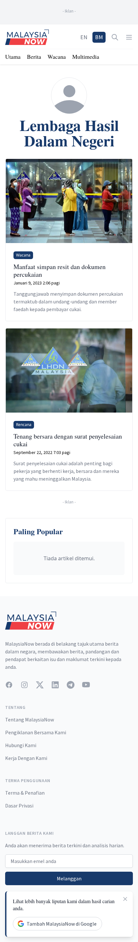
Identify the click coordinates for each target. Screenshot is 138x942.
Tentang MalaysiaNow (29, 719)
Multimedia (85, 56)
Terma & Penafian (25, 792)
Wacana (56, 56)
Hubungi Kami (20, 745)
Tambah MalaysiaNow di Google (62, 923)
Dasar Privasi (19, 805)
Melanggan (69, 878)
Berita (34, 56)
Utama (13, 56)
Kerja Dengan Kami (26, 758)
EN (83, 37)
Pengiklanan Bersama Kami (35, 732)
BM (99, 37)
